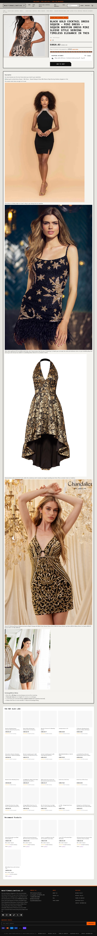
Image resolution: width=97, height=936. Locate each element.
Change (89, 55)
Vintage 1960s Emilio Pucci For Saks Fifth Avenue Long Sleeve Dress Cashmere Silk (30, 806)
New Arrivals (56, 5)
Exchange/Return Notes (11, 693)
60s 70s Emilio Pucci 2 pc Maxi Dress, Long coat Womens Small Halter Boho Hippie (48, 806)
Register (87, 5)
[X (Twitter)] (17, 914)
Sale (64, 4)
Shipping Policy (79, 900)
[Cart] (92, 5)
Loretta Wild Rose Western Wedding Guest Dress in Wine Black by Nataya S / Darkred (83, 754)
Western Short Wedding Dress (12, 779)
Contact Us (55, 895)
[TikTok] (13, 914)
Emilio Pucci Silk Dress (64, 779)
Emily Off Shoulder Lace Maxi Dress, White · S (11, 838)
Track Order (56, 900)
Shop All (34, 5)
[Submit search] (78, 5)
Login (81, 5)
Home (29, 4)
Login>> (10, 846)
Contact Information (80, 903)
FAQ (53, 898)
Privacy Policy (79, 895)
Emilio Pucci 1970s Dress (82, 779)
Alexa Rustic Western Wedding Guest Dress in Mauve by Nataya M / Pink (12, 754)
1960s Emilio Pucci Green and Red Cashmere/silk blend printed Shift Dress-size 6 (48, 780)
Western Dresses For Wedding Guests (48, 729)
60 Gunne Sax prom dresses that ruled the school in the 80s (84, 838)
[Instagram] (6, 914)
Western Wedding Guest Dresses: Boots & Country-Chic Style (12, 729)
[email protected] (40, 698)
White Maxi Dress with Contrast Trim (12, 867)
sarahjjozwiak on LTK (63, 728)
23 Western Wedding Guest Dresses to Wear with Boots (83, 729)
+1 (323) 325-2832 (35, 897)
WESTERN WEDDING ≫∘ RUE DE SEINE (66, 754)
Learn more (75, 49)
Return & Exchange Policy (32, 700)
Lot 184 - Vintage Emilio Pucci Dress (65, 806)
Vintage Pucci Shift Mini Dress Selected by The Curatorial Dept (84, 806)
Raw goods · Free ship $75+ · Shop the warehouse (48, 1)
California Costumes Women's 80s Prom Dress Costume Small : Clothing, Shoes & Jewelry (30, 838)
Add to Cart (61, 64)
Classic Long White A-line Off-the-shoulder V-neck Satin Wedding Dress (47, 838)
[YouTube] (10, 914)
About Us (55, 893)
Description (8, 75)
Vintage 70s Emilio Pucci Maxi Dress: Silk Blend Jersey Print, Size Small (12, 806)
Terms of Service (79, 898)
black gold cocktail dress (44, 5)
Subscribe (91, 923)
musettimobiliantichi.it (14, 5)
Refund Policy (79, 893)
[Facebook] (3, 914)
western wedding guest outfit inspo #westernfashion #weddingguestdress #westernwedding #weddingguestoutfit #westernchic (47, 754)
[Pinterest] (21, 914)
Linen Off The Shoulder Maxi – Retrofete (65, 838)
